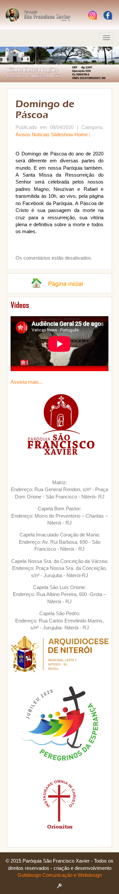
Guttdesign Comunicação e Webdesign (60, 875)
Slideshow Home (69, 134)
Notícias (41, 134)
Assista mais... (27, 382)
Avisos (23, 134)
